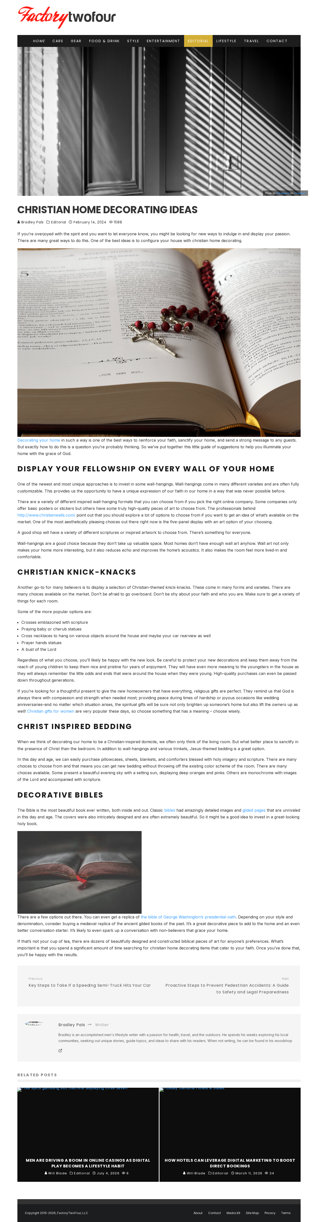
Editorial (198, 40)
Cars (57, 40)
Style (133, 40)
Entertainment (163, 40)
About (198, 1213)
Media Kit (233, 1213)
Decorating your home (38, 440)
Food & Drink (104, 40)
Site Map (252, 1213)
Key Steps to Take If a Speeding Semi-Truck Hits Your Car (90, 982)
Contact (277, 40)
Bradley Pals (32, 222)
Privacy (270, 1213)
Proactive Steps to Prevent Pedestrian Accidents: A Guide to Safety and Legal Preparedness (227, 986)
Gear (76, 40)
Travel (251, 40)
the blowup (282, 193)
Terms (286, 1213)
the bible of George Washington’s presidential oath (188, 916)
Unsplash (300, 193)
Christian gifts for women (50, 711)
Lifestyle (226, 40)
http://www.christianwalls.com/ (46, 515)
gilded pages (254, 810)
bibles (169, 810)
